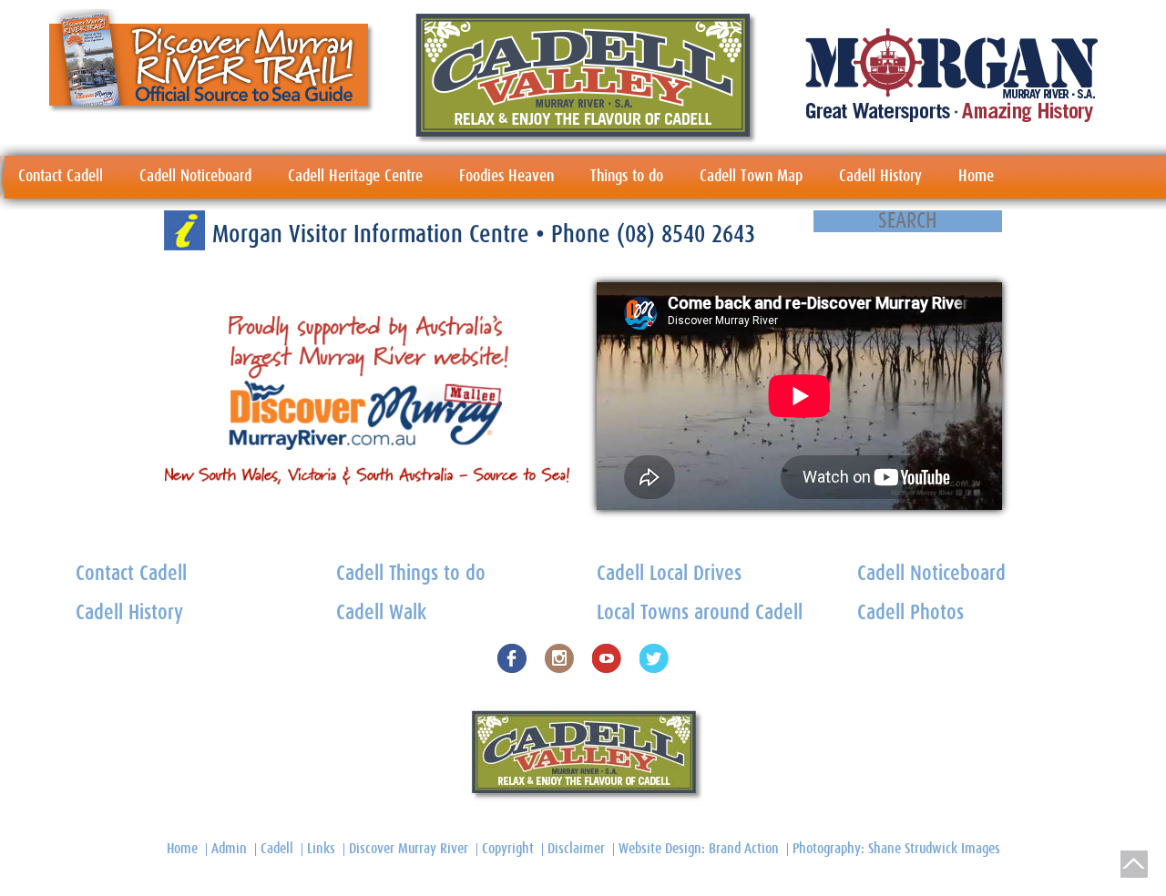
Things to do (626, 176)
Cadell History (880, 176)
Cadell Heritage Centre (355, 176)
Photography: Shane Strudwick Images (896, 848)
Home (976, 176)
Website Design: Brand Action (699, 848)
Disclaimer (576, 848)
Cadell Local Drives (669, 574)
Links (321, 848)
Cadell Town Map (751, 176)
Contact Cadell (60, 176)
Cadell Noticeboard (195, 176)
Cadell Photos (910, 613)
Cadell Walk (381, 613)
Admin (229, 848)
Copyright (508, 848)
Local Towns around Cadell (700, 613)
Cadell (277, 848)
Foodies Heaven (506, 176)
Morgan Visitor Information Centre (374, 234)
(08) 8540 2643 (686, 234)
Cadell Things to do (411, 574)
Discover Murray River (408, 848)
